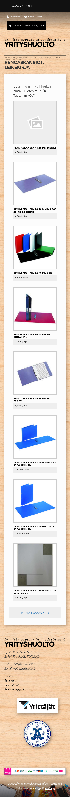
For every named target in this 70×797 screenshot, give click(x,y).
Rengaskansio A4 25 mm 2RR (32, 273)
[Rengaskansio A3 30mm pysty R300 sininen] (35, 501)
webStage (54, 783)
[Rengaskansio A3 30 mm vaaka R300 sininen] (35, 436)
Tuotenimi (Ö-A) (24, 95)
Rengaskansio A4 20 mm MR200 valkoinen (34, 592)
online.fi (50, 788)
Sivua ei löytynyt (14, 689)
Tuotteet (9, 680)
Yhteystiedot (11, 685)
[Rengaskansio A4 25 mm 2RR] (35, 247)
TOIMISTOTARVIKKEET (31, 57)
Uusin (17, 86)
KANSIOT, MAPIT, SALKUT (52, 57)
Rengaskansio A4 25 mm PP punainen (31, 336)
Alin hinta (31, 86)
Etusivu (8, 676)
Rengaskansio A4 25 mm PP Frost (31, 400)
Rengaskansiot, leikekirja (13, 59)
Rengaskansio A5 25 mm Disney (34, 147)
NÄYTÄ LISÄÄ (35, 613)
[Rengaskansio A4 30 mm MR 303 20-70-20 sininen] (35, 183)
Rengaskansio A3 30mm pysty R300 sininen (33, 528)
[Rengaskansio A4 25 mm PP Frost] (35, 372)
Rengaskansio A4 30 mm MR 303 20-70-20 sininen (34, 211)
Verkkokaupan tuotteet (12, 57)
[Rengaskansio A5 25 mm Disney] (35, 122)
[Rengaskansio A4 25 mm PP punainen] (35, 308)
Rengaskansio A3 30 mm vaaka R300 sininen (34, 464)
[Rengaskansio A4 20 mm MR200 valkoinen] (35, 565)
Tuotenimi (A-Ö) (35, 91)
